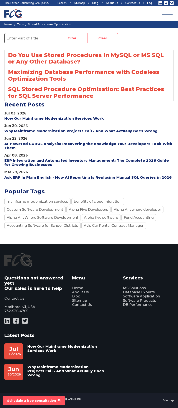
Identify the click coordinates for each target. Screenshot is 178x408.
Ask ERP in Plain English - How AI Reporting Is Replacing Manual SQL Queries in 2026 (88, 177)
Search (62, 3)
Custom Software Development (35, 209)
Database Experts (139, 292)
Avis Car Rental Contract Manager (113, 226)
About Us (112, 3)
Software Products (139, 301)
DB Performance (137, 305)
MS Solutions (134, 288)
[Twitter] (172, 3)
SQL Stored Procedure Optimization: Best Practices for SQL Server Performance (86, 92)
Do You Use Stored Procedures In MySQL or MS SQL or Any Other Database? (86, 58)
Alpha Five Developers (88, 209)
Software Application (141, 296)
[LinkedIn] (160, 3)
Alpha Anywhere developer (137, 209)
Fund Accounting (139, 217)
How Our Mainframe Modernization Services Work (54, 118)
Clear (102, 38)
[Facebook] (166, 3)
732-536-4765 (16, 311)
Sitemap (79, 3)
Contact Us (132, 3)
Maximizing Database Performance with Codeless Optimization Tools (83, 75)
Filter (72, 38)
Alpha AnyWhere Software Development (42, 217)
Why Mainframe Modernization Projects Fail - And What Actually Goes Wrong (81, 131)
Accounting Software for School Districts (42, 226)
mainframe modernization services (37, 201)
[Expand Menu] (167, 13)
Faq (149, 3)
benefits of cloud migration (98, 201)
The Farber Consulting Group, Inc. (26, 3)
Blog (95, 3)
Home (77, 288)
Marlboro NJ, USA (19, 307)
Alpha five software (101, 217)
